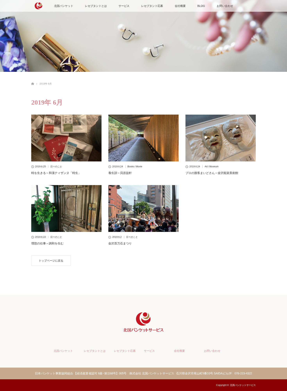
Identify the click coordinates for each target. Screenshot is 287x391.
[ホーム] (32, 79)
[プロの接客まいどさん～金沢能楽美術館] (220, 138)
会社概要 (180, 5)
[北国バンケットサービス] (143, 330)
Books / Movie (134, 166)
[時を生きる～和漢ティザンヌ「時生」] (66, 138)
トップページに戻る (51, 260)
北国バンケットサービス (243, 385)
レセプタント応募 (152, 5)
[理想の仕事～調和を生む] (66, 208)
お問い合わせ (225, 5)
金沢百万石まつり (120, 243)
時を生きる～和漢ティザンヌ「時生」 (56, 173)
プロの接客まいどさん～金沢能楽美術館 (211, 173)
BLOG (201, 5)
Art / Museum (211, 166)
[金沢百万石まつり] (143, 208)
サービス (124, 5)
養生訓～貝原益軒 (120, 173)
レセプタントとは (96, 5)
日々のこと (56, 166)
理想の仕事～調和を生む (47, 243)
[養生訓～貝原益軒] (143, 138)
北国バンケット (63, 5)
